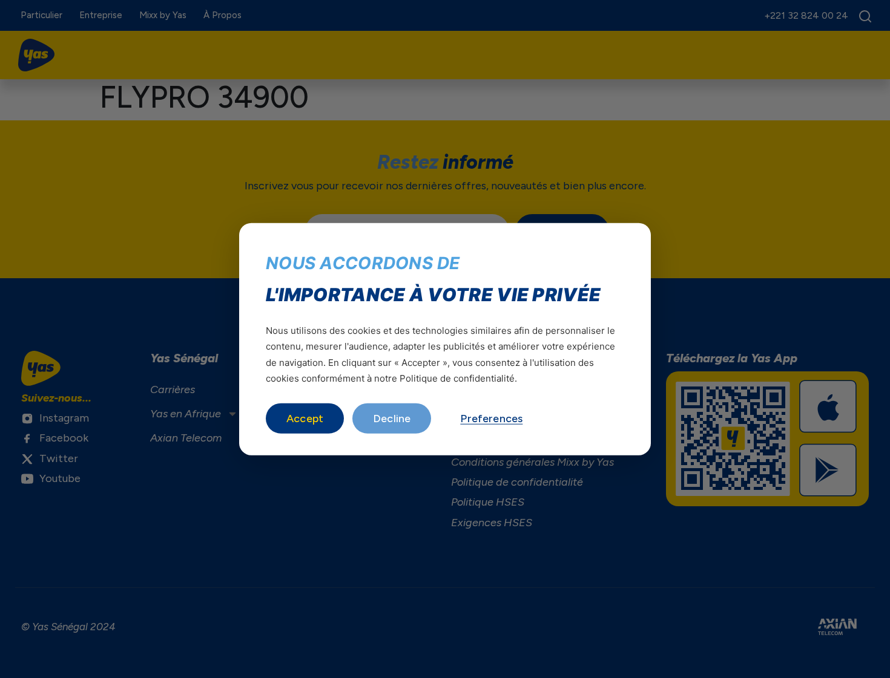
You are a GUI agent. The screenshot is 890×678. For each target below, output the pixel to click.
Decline (391, 418)
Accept (304, 418)
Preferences (491, 418)
